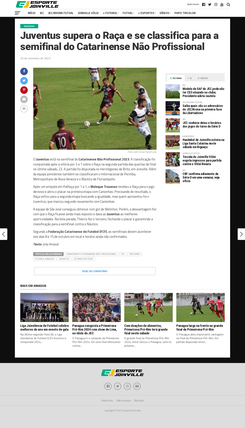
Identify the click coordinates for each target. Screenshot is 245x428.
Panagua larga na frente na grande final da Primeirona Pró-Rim (199, 327)
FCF (122, 254)
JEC (42, 13)
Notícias (139, 400)
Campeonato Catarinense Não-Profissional (91, 254)
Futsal (128, 13)
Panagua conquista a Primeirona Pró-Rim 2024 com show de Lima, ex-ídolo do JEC (94, 329)
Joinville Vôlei (88, 13)
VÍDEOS (164, 13)
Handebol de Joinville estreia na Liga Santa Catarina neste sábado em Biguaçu (203, 143)
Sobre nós (107, 400)
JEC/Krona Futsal (61, 13)
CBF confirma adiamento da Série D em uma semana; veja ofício (201, 177)
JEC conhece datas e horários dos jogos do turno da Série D (202, 124)
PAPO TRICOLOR (185, 13)
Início (32, 13)
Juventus (64, 259)
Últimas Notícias (83, 259)
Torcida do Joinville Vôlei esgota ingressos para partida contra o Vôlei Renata (202, 160)
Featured (134, 254)
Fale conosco (123, 400)
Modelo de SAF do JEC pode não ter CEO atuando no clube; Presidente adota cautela (203, 92)
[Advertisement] (195, 216)
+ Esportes (146, 13)
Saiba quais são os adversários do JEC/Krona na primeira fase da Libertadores (203, 109)
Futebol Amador (44, 259)
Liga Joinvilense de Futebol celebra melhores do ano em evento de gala (44, 327)
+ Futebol (110, 13)
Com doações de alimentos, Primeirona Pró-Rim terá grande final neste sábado (146, 329)
